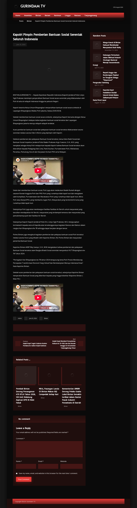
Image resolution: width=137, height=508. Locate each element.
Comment (20, 438)
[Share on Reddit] (52, 328)
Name (19, 461)
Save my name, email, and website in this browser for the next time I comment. (48, 473)
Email (41, 461)
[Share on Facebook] (37, 328)
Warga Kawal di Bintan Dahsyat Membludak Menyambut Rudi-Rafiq (112, 44)
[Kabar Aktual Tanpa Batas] (16, 6)
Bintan (46, 318)
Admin (20, 318)
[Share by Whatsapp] (57, 328)
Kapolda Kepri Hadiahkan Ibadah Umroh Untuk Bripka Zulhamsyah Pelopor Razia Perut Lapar (105, 95)
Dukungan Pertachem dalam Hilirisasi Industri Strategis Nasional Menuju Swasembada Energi (107, 60)
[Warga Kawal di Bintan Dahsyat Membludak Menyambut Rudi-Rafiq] (97, 45)
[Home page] (15, 21)
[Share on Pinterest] (47, 328)
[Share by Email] (62, 328)
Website (63, 461)
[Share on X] (42, 328)
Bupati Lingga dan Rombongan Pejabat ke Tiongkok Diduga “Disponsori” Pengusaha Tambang (106, 77)
